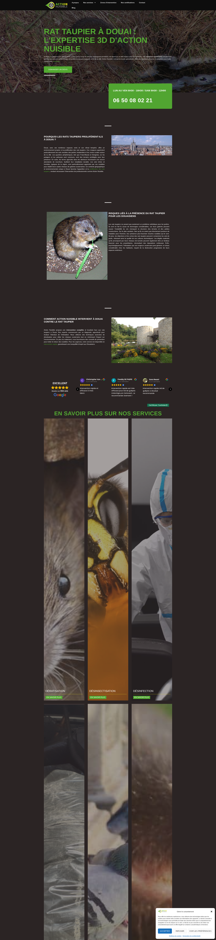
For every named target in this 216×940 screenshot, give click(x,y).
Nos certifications (128, 2)
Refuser (180, 931)
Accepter (165, 931)
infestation (56, 61)
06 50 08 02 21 (133, 100)
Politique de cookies (175, 936)
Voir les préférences (200, 931)
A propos (75, 2)
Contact (142, 2)
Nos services (88, 2)
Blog (73, 8)
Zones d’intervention (108, 2)
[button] (211, 911)
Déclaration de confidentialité (191, 936)
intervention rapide (50, 344)
